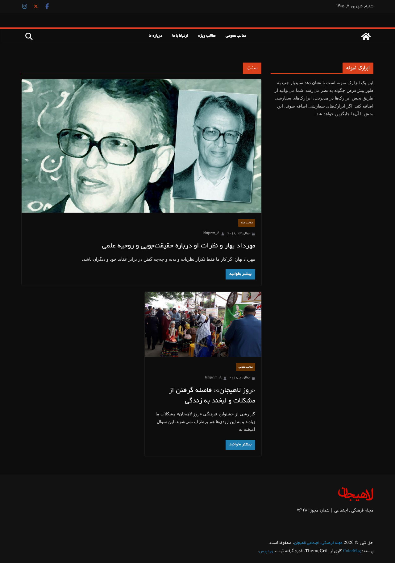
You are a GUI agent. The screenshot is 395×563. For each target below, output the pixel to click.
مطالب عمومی (236, 36)
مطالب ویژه (207, 36)
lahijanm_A (211, 233)
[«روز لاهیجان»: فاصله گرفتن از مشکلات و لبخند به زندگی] (203, 324)
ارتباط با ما (180, 36)
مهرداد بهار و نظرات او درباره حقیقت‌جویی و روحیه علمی (178, 246)
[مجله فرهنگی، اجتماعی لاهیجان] (366, 36)
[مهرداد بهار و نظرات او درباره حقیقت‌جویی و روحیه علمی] (141, 146)
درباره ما (155, 36)
